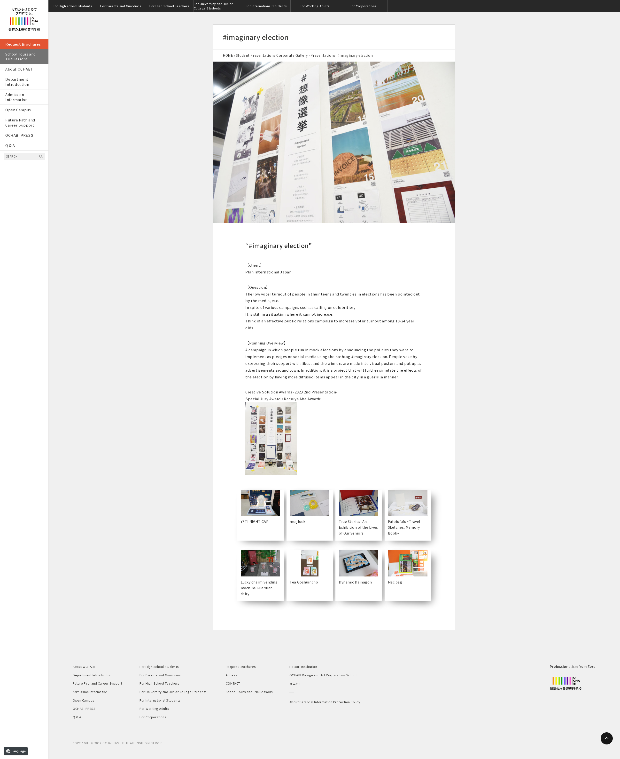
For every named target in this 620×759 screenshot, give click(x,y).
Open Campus (18, 109)
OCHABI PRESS (19, 135)
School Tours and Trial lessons (20, 56)
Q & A (10, 145)
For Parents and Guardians (120, 6)
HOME (228, 55)
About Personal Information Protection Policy (324, 702)
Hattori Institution (303, 666)
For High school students (72, 6)
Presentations (322, 55)
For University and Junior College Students (213, 5)
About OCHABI (18, 69)
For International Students (266, 6)
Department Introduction (17, 82)
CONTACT (233, 683)
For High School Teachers (169, 6)
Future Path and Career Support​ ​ (20, 122)
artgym (295, 683)
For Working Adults (314, 6)
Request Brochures (23, 44)
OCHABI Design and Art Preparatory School (323, 675)
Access (231, 675)
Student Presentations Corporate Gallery (272, 55)
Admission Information (16, 97)
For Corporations (363, 6)
